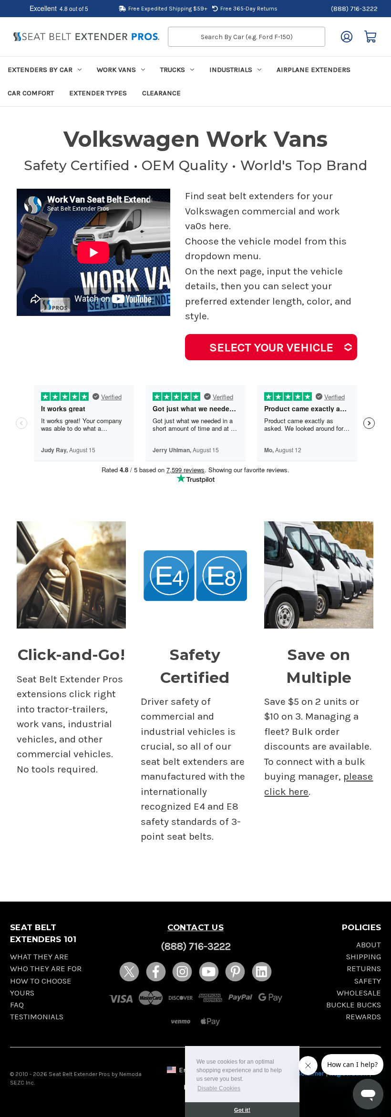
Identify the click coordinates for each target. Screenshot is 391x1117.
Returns (364, 968)
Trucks (172, 69)
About (368, 944)
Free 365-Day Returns (249, 8)
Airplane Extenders (313, 69)
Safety (367, 980)
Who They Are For (46, 968)
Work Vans (116, 69)
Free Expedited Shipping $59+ (167, 8)
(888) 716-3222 (354, 9)
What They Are (39, 956)
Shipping (363, 956)
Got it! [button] (242, 1110)
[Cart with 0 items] (370, 37)
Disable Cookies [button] (218, 1088)
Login (347, 37)
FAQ (17, 1004)
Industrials (230, 69)
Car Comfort (31, 93)
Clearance (161, 93)
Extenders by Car (40, 69)
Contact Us (195, 927)
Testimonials (36, 1016)
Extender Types (98, 93)
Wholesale (359, 992)
